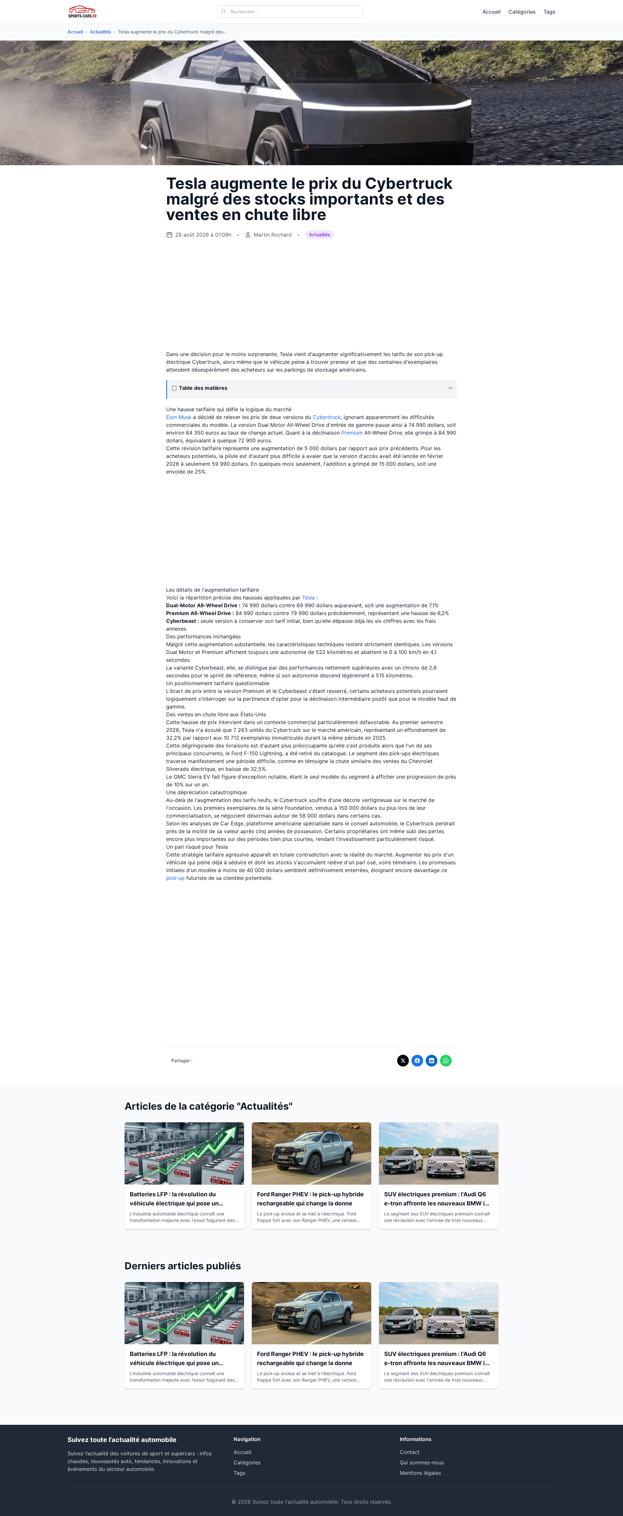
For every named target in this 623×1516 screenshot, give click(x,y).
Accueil (492, 11)
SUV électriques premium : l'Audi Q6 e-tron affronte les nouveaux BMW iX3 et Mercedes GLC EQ (438, 1203)
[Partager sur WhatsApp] (446, 1060)
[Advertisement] (311, 295)
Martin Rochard (273, 234)
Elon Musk (178, 417)
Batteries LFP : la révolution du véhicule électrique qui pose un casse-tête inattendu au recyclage (178, 1203)
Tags (550, 11)
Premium (352, 432)
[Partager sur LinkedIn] (431, 1060)
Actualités (100, 31)
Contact (410, 1452)
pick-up (175, 878)
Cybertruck (327, 417)
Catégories (522, 11)
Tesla (308, 597)
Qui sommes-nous (422, 1462)
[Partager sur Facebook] (417, 1060)
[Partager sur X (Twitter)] (403, 1060)
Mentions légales (420, 1473)
